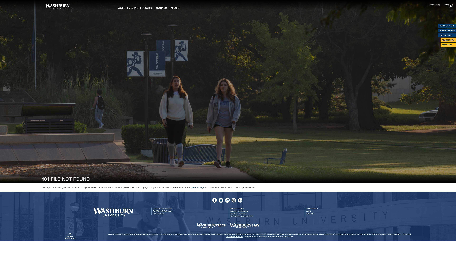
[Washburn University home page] (57, 6)
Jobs (308, 211)
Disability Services (238, 214)
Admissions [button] (147, 8)
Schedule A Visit (447, 30)
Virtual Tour (446, 35)
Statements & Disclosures (241, 216)
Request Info (448, 40)
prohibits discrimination (129, 234)
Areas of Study (447, 26)
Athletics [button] (175, 8)
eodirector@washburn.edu (234, 236)
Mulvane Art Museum (239, 211)
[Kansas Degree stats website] (70, 237)
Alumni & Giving (435, 5)
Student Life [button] (161, 8)
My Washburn (312, 209)
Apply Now (447, 45)
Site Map (310, 214)
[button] (451, 6)
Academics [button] (134, 8)
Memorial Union (237, 209)
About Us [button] (122, 8)
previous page (197, 187)
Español (446, 5)
